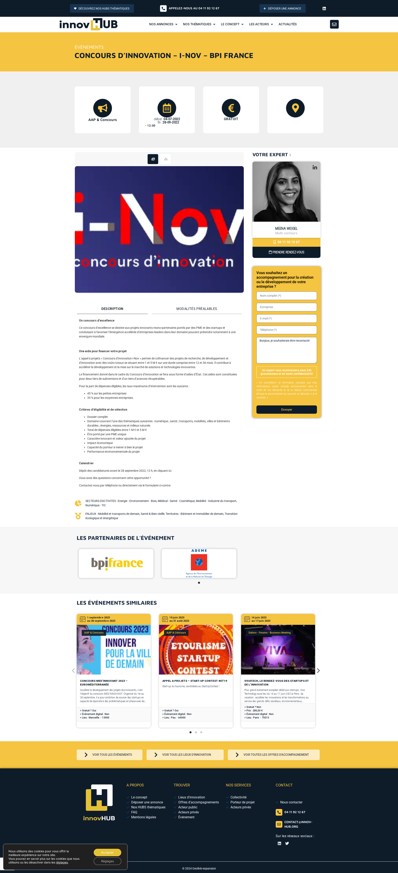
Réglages (107, 861)
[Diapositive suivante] (318, 671)
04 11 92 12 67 (288, 242)
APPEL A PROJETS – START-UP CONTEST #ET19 (194, 680)
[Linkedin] (324, 8)
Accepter (107, 852)
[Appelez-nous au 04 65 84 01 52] (163, 8)
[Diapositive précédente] (73, 671)
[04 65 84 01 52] (279, 812)
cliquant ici (164, 470)
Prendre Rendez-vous (288, 252)
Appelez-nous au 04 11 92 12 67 (194, 8)
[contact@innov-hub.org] (279, 824)
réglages (62, 862)
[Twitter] (287, 843)
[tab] (153, 159)
